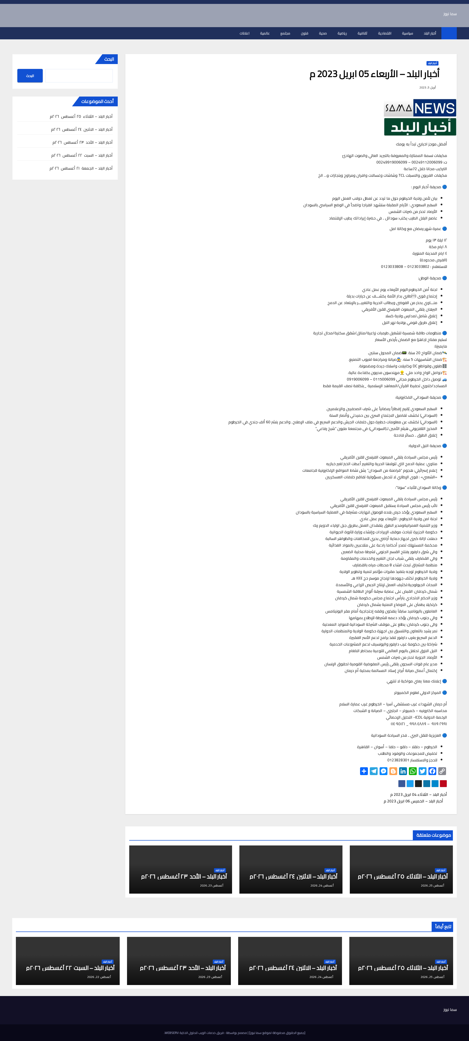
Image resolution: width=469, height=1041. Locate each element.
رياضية (342, 33)
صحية (323, 33)
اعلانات (244, 33)
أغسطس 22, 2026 (99, 977)
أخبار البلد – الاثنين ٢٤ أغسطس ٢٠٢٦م (294, 876)
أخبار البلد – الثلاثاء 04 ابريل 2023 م (418, 794)
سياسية (407, 33)
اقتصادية (384, 33)
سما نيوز (450, 13)
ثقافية (362, 33)
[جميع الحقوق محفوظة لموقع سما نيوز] (276, 1033)
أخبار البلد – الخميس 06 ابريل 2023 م (414, 801)
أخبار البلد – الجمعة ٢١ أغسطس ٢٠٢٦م (81, 168)
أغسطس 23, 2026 (210, 977)
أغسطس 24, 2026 (321, 977)
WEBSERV (172, 1033)
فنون (304, 33)
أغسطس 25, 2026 (432, 977)
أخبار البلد (430, 33)
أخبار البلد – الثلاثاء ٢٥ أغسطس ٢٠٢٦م (403, 876)
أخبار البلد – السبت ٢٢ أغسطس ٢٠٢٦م (82, 155)
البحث (109, 59)
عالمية (265, 33)
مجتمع (285, 33)
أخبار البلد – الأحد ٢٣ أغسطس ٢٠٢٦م (184, 876)
